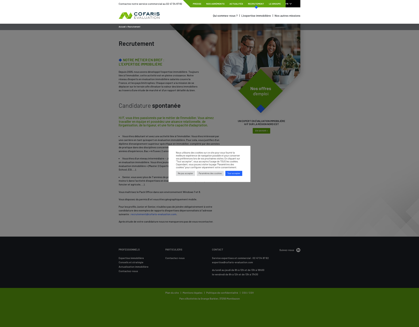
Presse (197, 3)
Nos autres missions (287, 15)
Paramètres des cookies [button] (210, 173)
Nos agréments (215, 3)
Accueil (122, 26)
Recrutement (256, 3)
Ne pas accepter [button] (185, 173)
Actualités (236, 3)
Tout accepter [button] (233, 173)
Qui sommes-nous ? (225, 15)
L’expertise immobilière (256, 15)
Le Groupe (275, 3)
